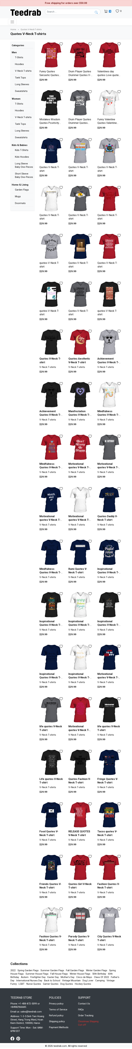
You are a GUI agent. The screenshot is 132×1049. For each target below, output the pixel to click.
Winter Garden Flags (96, 970)
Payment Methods (58, 1027)
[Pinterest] (18, 1038)
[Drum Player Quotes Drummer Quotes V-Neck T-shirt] (80, 55)
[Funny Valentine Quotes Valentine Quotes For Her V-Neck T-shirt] (109, 102)
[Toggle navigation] (12, 22)
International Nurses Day (29, 980)
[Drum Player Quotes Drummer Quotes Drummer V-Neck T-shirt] (80, 102)
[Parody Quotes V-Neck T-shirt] (80, 920)
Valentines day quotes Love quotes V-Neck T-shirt (108, 75)
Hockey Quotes (83, 983)
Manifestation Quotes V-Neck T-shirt (79, 415)
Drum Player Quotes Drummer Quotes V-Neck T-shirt (79, 75)
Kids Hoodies (22, 156)
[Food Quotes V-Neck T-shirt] (51, 814)
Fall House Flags (59, 973)
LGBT (21, 983)
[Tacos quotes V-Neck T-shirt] (109, 814)
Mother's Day (67, 977)
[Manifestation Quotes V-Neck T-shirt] (80, 394)
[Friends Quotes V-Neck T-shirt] (51, 867)
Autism (24, 977)
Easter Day (53, 977)
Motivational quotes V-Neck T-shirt (78, 467)
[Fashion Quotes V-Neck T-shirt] (109, 867)
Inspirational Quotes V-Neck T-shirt (108, 572)
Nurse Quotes (33, 983)
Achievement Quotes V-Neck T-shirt (108, 362)
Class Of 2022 (101, 977)
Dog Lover (88, 980)
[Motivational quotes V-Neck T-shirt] (80, 447)
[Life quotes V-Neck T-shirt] (51, 762)
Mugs (18, 196)
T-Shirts (19, 57)
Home (13, 29)
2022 (13, 970)
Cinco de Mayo (84, 977)
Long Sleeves (22, 84)
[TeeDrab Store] (25, 12)
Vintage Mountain (71, 980)
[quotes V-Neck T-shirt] (51, 246)
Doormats (20, 203)
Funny (13, 983)
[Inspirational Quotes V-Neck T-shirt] (109, 552)
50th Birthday (99, 973)
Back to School (52, 980)
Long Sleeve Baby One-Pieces (24, 165)
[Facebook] (13, 1038)
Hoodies (19, 64)
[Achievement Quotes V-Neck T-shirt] (109, 342)
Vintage (111, 980)
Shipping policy (57, 1021)
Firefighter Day (38, 977)
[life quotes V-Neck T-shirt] (51, 709)
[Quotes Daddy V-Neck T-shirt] (109, 499)
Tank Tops (20, 77)
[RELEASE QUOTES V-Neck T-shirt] (80, 814)
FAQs (81, 1009)
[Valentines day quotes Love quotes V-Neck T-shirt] (109, 55)
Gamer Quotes (50, 983)
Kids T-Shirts (21, 150)
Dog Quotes (66, 983)
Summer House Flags (37, 973)
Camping (100, 980)
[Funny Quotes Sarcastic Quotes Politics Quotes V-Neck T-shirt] (51, 55)
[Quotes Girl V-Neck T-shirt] (80, 867)
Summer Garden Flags (52, 970)
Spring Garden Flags (28, 970)
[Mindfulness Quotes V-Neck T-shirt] (109, 394)
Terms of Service (58, 1009)
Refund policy (56, 1015)
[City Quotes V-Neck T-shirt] (109, 920)
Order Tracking (85, 1015)
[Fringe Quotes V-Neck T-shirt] (109, 762)
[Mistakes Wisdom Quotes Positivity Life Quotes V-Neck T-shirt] (51, 102)
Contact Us (84, 1003)
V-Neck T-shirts (23, 70)
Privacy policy (56, 1003)
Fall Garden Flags (75, 970)
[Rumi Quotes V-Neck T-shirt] (80, 552)
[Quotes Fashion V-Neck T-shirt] (80, 762)
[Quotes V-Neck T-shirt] (51, 150)
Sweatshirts (21, 91)
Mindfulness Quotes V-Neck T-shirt (108, 415)
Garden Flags (22, 189)
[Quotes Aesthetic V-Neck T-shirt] (80, 342)
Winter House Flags (80, 973)
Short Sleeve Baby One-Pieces (24, 175)
